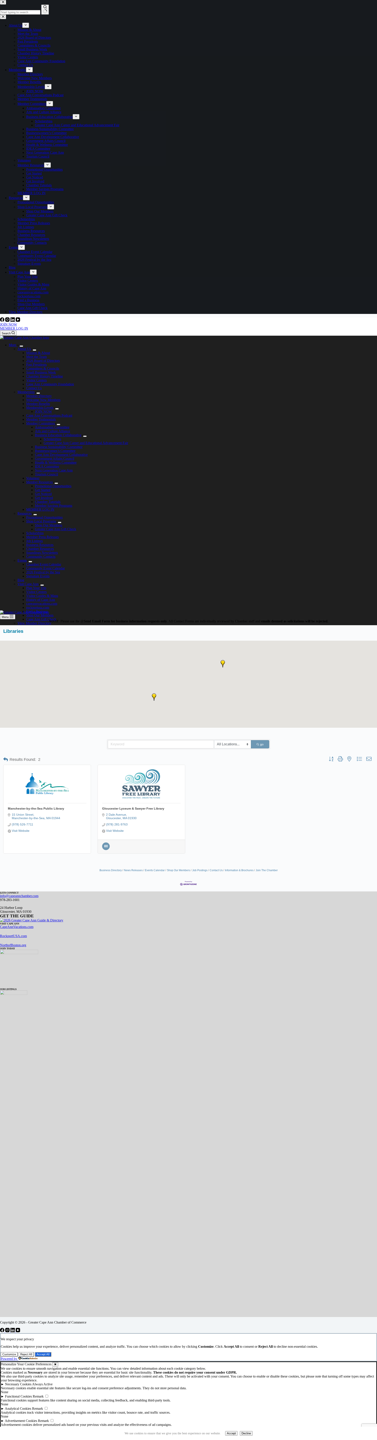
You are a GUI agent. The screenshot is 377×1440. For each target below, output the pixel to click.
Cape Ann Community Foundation (50, 384)
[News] (106, 849)
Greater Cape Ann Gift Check (55, 529)
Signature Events (38, 576)
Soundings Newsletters (42, 552)
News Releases (133, 870)
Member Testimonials (41, 419)
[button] (223, 663)
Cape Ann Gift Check (41, 619)
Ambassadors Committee (52, 427)
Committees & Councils (42, 368)
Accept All (43, 1354)
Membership (26, 392)
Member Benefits (38, 404)
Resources (24, 513)
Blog (20, 580)
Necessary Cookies (18, 1384)
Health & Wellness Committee (56, 462)
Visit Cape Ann (28, 584)
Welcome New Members (43, 400)
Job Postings (199, 870)
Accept (231, 1433)
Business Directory (110, 870)
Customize (9, 1354)
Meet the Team (36, 357)
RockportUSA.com (13, 936)
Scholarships (52, 439)
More (13, 345)
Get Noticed (43, 494)
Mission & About (38, 353)
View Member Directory (34, 623)
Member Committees (40, 423)
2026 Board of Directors (43, 360)
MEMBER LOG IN (14, 328)
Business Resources (39, 545)
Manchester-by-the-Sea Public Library (36, 808)
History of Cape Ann (40, 599)
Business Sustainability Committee (58, 447)
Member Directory (39, 396)
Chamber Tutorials (47, 502)
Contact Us (34, 388)
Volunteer (32, 478)
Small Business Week (41, 372)
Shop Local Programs (41, 521)
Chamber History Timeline (44, 376)
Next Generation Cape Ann (54, 470)
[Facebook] (2, 320)
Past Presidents (36, 364)
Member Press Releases (42, 537)
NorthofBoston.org (13, 945)
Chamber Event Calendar (43, 564)
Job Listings (34, 541)
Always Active (42, 1384)
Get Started (42, 490)
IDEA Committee (47, 466)
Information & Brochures (239, 870)
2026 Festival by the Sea (43, 572)
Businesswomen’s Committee (55, 451)
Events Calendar (155, 870)
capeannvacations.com (41, 603)
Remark (38, 1396)
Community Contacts (40, 556)
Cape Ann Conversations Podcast (49, 415)
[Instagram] (7, 320)
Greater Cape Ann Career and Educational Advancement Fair (86, 443)
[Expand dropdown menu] (21, 346)
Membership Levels (39, 407)
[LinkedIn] (13, 320)
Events (22, 560)
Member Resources (39, 482)
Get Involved (44, 498)
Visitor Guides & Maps (42, 596)
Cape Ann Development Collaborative (61, 454)
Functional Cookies (18, 1396)
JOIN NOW (8, 324)
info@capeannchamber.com (19, 896)
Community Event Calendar (45, 568)
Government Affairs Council (54, 458)
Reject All (26, 1354)
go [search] (262, 744)
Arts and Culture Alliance (52, 431)
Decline (246, 1433)
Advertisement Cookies (21, 1421)
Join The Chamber (267, 870)
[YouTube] (18, 320)
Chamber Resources (40, 549)
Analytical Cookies (18, 1408)
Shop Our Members (48, 525)
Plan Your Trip (36, 588)
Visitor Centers (36, 380)
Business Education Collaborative (58, 435)
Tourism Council (46, 474)
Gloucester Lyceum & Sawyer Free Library (133, 808)
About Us (24, 349)
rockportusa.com (37, 607)
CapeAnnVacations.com (16, 927)
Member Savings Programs (53, 505)
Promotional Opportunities (53, 486)
